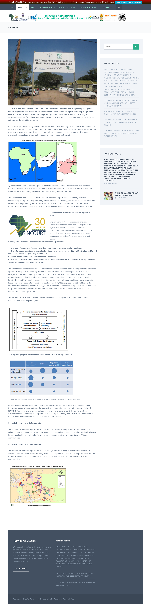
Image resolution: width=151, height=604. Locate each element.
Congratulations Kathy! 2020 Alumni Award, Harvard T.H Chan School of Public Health (121, 133)
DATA (32, 7)
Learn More (21, 569)
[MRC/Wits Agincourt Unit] (67, 17)
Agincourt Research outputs (52, 7)
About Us (21, 7)
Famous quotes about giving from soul (126, 194)
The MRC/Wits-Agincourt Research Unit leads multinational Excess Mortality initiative (120, 103)
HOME (12, 7)
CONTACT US (107, 7)
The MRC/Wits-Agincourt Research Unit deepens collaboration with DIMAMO (120, 122)
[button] (99, 7)
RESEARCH (71, 7)
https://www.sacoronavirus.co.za (128, 2)
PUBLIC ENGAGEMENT (88, 7)
